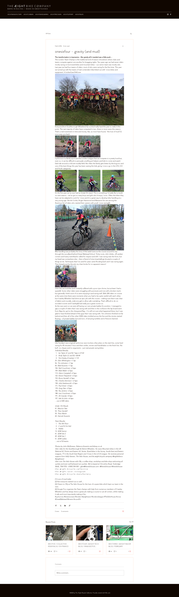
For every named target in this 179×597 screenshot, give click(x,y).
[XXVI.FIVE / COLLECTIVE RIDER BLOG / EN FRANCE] (59, 532)
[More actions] (123, 46)
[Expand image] (66, 146)
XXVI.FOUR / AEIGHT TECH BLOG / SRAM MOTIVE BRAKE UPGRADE (88, 545)
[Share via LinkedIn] (65, 505)
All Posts (48, 33)
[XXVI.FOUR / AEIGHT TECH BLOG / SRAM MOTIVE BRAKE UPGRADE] (89, 532)
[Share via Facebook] (56, 505)
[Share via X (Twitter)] (60, 505)
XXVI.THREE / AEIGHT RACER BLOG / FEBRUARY (120, 545)
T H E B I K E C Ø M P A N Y (29, 6)
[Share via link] (69, 505)
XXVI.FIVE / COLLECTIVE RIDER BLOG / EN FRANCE (58, 545)
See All (131, 522)
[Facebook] (171, 14)
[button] (131, 33)
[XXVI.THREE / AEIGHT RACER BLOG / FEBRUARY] (119, 532)
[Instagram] (168, 14)
